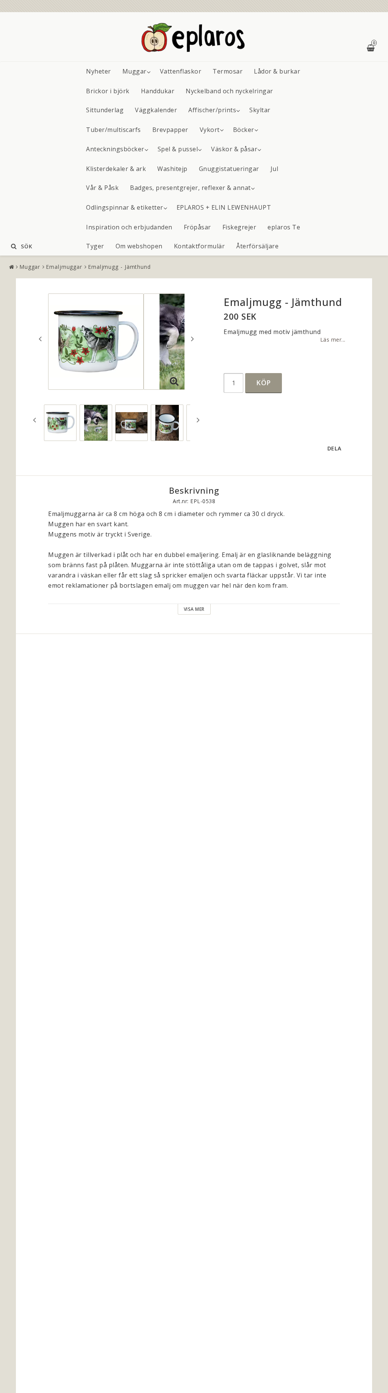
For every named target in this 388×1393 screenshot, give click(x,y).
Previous (40, 338)
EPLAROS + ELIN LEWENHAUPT (224, 207)
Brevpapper (170, 129)
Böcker (243, 129)
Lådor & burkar (277, 71)
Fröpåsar (197, 227)
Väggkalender (156, 110)
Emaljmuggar (64, 266)
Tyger (95, 246)
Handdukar (158, 91)
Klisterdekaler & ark (116, 169)
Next (192, 338)
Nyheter (98, 71)
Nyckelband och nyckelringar (229, 91)
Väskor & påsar (234, 149)
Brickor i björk (108, 91)
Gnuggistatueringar (229, 169)
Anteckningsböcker (115, 149)
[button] (174, 381)
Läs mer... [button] (333, 339)
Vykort (210, 129)
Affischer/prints (212, 110)
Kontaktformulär (199, 246)
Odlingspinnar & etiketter (124, 207)
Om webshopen (139, 246)
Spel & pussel (178, 149)
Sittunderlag (105, 110)
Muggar (134, 71)
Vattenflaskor (181, 71)
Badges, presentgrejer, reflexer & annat (190, 188)
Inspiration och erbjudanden (129, 227)
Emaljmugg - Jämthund (119, 266)
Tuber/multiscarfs (113, 129)
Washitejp (172, 169)
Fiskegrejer (239, 227)
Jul (274, 169)
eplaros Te (284, 227)
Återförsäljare (257, 246)
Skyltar (260, 110)
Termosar (227, 71)
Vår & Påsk (102, 188)
